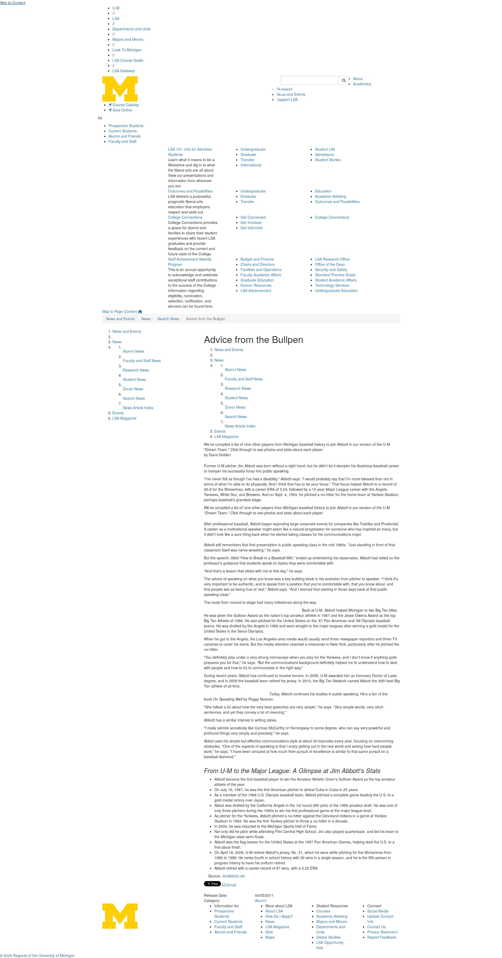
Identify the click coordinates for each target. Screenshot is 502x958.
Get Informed (252, 227)
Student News (134, 379)
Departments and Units (131, 28)
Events (118, 412)
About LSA (274, 911)
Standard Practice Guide (335, 274)
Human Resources (256, 285)
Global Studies (328, 937)
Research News (136, 370)
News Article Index (138, 407)
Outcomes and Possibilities (190, 191)
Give (269, 931)
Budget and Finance (257, 259)
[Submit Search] (344, 80)
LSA (115, 18)
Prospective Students (126, 125)
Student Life (325, 149)
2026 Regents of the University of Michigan (39, 955)
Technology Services (332, 285)
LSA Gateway (123, 70)
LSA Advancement (256, 290)
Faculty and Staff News (142, 360)
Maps (270, 937)
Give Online (122, 109)
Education (323, 191)
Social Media (378, 911)
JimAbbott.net (233, 875)
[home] (140, 311)
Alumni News (133, 351)
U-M (115, 7)
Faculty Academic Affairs (261, 274)
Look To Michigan (127, 49)
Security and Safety (331, 269)
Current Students (123, 130)
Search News (168, 318)
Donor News (133, 388)
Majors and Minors (127, 39)
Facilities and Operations (261, 269)
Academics (362, 83)
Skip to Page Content (119, 311)
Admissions (324, 154)
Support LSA (287, 99)
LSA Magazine (124, 418)
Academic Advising (330, 196)
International (251, 164)
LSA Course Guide (127, 60)
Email (231, 884)
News (146, 318)
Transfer (247, 159)
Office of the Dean (330, 264)
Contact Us (376, 926)
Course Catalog (125, 104)
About (358, 78)
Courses (323, 911)
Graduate (248, 154)
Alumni (260, 900)
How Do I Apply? (279, 916)
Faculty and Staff (122, 141)
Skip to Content (12, 2)
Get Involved (251, 222)
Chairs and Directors (258, 264)
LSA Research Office (332, 259)
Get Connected (253, 217)
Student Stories (327, 159)
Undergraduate (253, 149)
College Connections (185, 217)
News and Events (291, 94)
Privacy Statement (382, 931)
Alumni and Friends (125, 136)
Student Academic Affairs (335, 280)
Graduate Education (257, 280)
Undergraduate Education (336, 290)
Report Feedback (381, 937)
